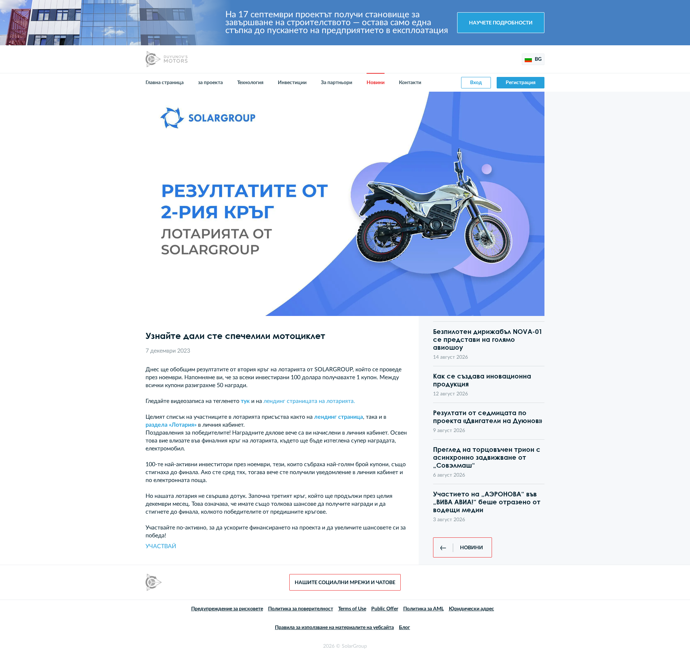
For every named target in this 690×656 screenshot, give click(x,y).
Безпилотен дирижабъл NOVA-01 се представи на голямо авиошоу (487, 339)
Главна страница (165, 82)
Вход (476, 82)
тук (245, 401)
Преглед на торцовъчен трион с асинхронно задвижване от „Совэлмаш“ (486, 457)
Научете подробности (501, 23)
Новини (376, 82)
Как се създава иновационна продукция (482, 380)
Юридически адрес (471, 608)
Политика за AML (423, 608)
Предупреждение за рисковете (227, 608)
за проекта (210, 82)
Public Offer (384, 608)
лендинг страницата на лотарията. (309, 401)
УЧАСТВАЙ (161, 546)
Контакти (410, 82)
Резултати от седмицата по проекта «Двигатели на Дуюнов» (487, 417)
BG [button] (538, 59)
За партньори (336, 82)
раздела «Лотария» (171, 425)
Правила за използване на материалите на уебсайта (334, 627)
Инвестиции (292, 82)
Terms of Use (352, 608)
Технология (250, 82)
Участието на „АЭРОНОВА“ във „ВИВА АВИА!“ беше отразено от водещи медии (486, 502)
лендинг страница (338, 417)
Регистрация (520, 82)
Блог (404, 627)
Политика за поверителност (300, 608)
